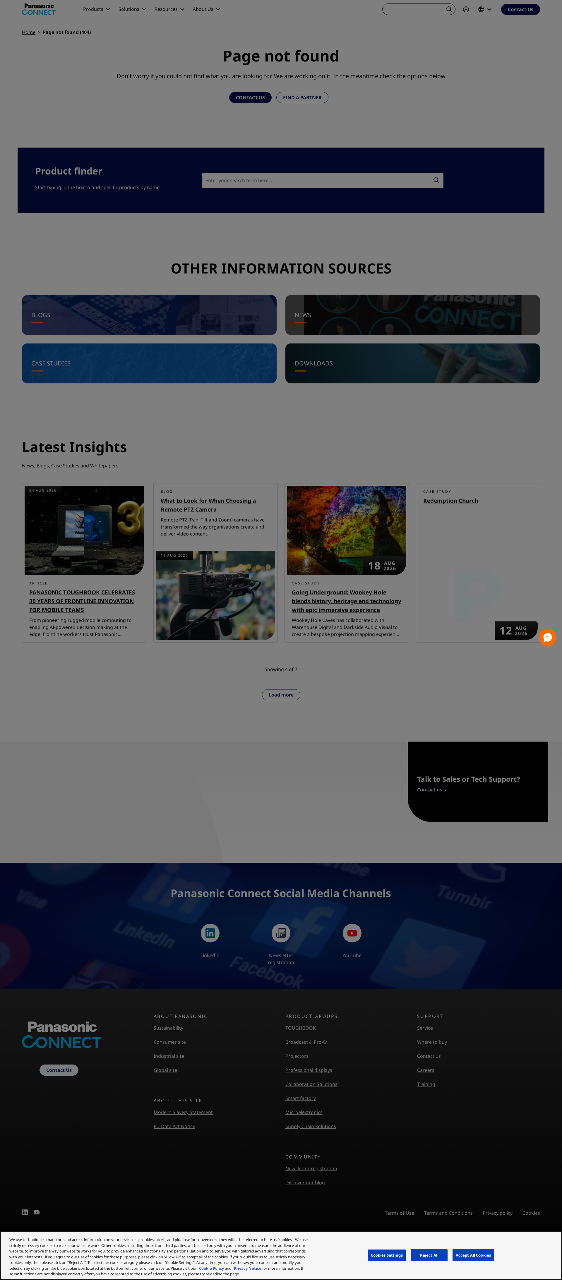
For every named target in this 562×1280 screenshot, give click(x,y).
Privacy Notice (247, 1268)
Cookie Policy (211, 1268)
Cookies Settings (387, 1254)
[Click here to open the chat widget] (547, 637)
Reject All (429, 1254)
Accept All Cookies (473, 1254)
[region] (281, 1255)
